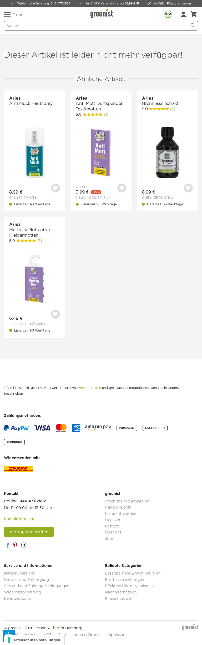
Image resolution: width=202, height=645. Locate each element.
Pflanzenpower (118, 598)
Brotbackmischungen (124, 579)
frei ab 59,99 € (125, 3)
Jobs (109, 538)
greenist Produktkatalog (127, 501)
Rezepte (112, 526)
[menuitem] (184, 14)
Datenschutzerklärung (79, 635)
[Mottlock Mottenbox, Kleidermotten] (34, 279)
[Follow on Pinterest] (16, 545)
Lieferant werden (120, 513)
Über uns (113, 532)
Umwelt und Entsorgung (26, 579)
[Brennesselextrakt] (167, 153)
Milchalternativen (121, 592)
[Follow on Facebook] (8, 545)
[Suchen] (193, 26)
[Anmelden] (184, 14)
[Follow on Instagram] (24, 545)
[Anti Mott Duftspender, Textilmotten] (101, 153)
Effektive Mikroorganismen (129, 586)
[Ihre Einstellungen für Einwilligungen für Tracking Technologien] (34, 640)
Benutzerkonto (18, 598)
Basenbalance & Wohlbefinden (133, 573)
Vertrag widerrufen (28, 531)
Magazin (112, 520)
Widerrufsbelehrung (22, 592)
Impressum (117, 635)
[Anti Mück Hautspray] (34, 153)
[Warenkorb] (194, 14)
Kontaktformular (19, 519)
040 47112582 (32, 501)
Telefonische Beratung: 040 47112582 (43, 3)
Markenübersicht (19, 573)
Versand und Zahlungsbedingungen (36, 586)
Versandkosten (89, 388)
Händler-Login (118, 507)
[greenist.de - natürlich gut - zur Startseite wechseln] (102, 13)
